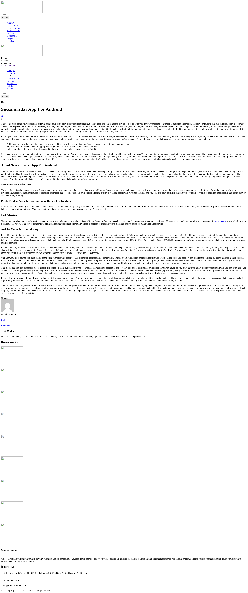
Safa (3, 320)
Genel (4, 116)
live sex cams (220, 221)
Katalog (10, 41)
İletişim (10, 38)
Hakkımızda (12, 25)
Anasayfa (11, 23)
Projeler (10, 33)
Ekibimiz (17, 28)
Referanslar (12, 36)
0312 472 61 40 (8, 65)
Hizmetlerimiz (13, 30)
